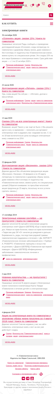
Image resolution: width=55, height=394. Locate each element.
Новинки (28, 292)
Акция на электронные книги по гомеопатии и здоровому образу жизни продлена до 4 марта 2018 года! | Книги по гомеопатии (27, 318)
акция (28, 67)
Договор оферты (21, 369)
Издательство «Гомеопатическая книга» (37, 103)
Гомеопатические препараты (37, 363)
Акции (28, 145)
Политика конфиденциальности (37, 366)
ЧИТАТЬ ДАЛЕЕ (10, 76)
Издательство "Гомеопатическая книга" (28, 334)
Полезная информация (15, 65)
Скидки (27, 65)
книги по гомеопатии (39, 67)
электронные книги (13, 70)
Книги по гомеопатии (16, 363)
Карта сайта (35, 369)
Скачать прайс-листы (14, 366)
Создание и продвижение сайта (24, 374)
